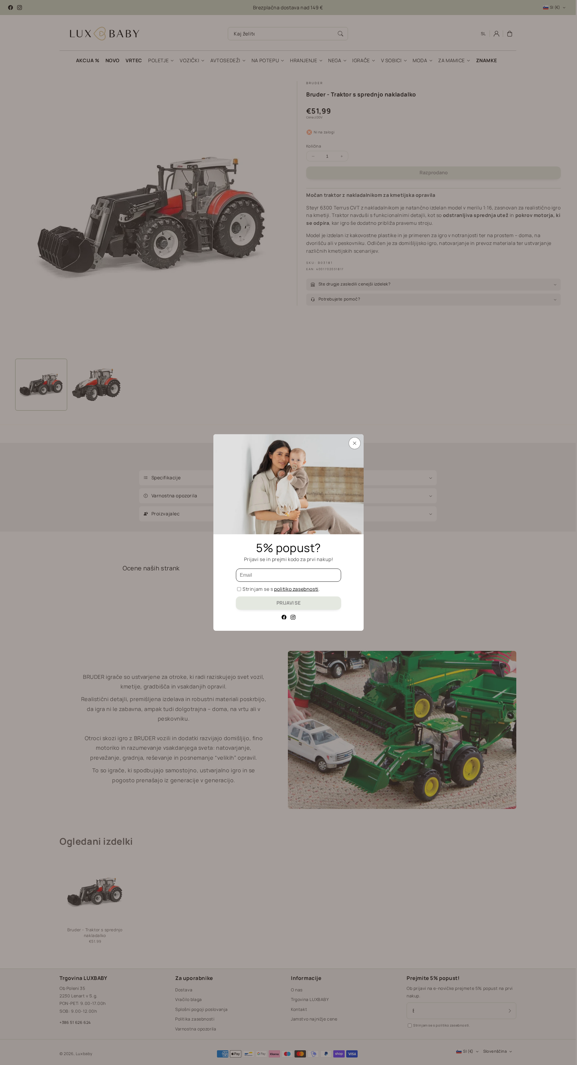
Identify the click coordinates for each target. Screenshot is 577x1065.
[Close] (355, 443)
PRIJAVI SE (288, 603)
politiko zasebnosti (296, 589)
